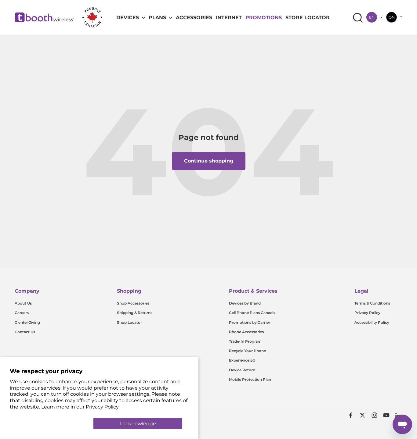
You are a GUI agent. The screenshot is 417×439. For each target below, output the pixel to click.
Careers (22, 312)
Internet (229, 17)
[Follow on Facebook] (350, 415)
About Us (23, 303)
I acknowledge (138, 424)
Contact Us (25, 332)
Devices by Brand (245, 303)
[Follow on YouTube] (386, 415)
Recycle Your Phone (247, 350)
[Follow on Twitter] (362, 415)
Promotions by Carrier (249, 322)
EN (372, 17)
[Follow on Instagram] (374, 415)
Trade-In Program (245, 341)
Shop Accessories (133, 303)
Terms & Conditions (372, 303)
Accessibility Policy (371, 322)
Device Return (242, 370)
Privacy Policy (367, 312)
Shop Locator (129, 322)
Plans (157, 17)
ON (392, 17)
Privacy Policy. (102, 407)
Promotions (263, 17)
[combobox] (371, 17)
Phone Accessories (246, 332)
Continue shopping (208, 161)
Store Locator (307, 17)
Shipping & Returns (134, 312)
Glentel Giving (27, 322)
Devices (127, 17)
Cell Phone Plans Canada (252, 312)
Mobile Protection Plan (250, 379)
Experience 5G (242, 360)
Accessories (194, 17)
